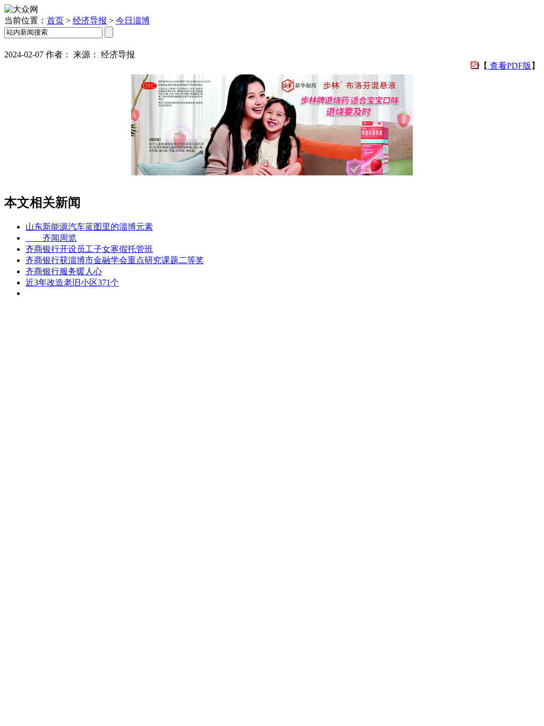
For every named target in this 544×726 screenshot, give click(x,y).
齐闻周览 (51, 237)
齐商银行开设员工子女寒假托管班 (89, 249)
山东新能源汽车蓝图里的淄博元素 (89, 226)
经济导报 (90, 20)
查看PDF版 (509, 65)
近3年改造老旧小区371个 (72, 282)
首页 (55, 20)
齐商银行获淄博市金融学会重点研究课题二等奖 (115, 260)
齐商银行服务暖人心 (64, 271)
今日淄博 (133, 20)
